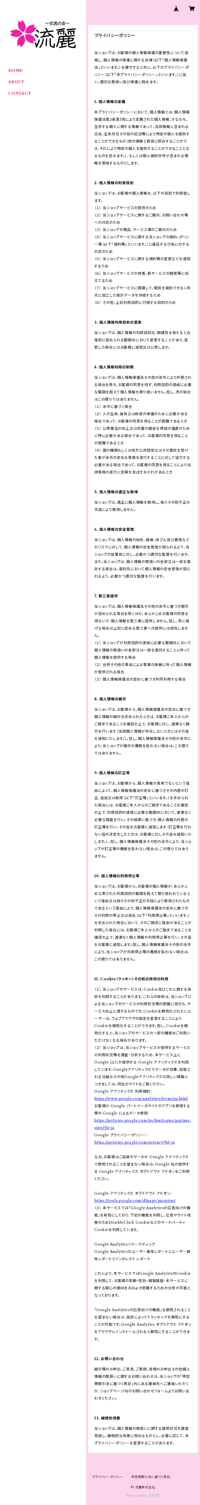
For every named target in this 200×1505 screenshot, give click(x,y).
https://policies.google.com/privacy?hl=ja (134, 1142)
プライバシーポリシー (107, 1477)
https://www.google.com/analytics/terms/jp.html (141, 1098)
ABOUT (16, 82)
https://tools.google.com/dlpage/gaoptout (135, 1200)
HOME (15, 70)
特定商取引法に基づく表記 (150, 1477)
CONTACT (19, 93)
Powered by (137, 1495)
